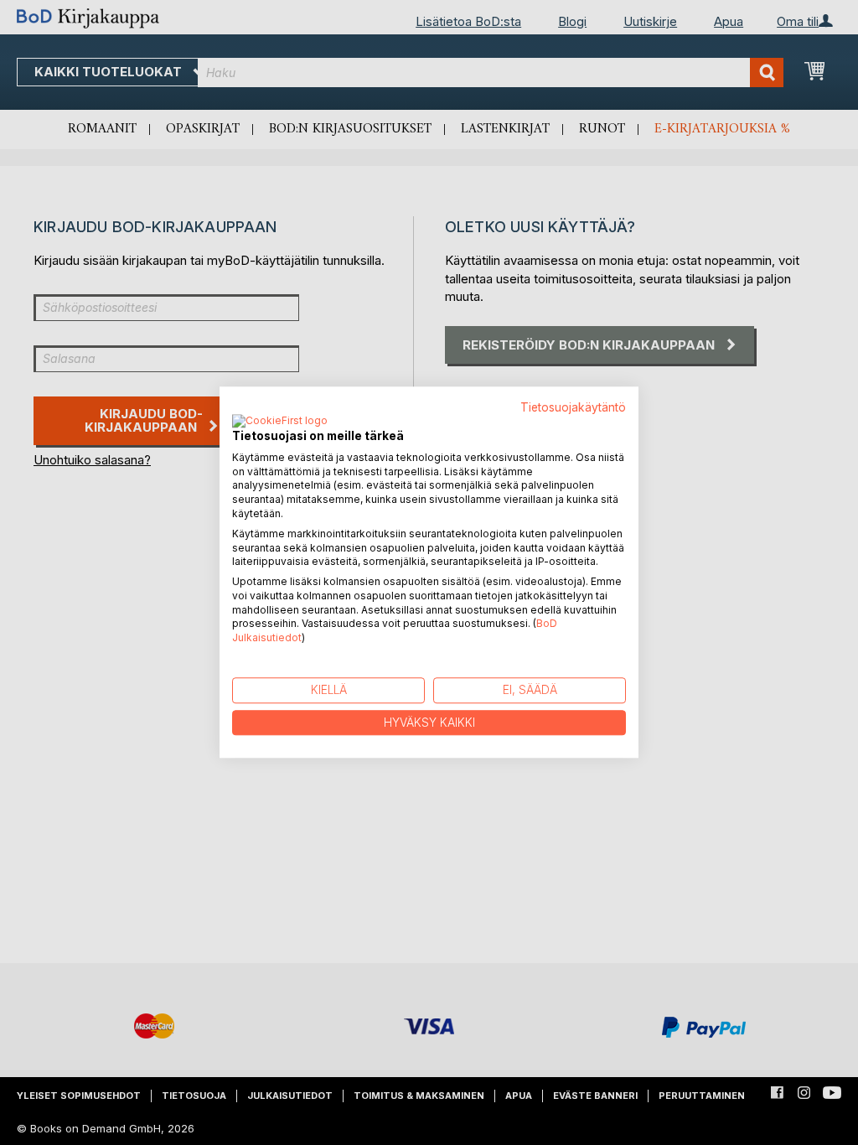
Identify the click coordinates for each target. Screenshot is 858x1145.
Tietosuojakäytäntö (573, 407)
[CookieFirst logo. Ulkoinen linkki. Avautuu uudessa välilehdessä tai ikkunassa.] (280, 421)
